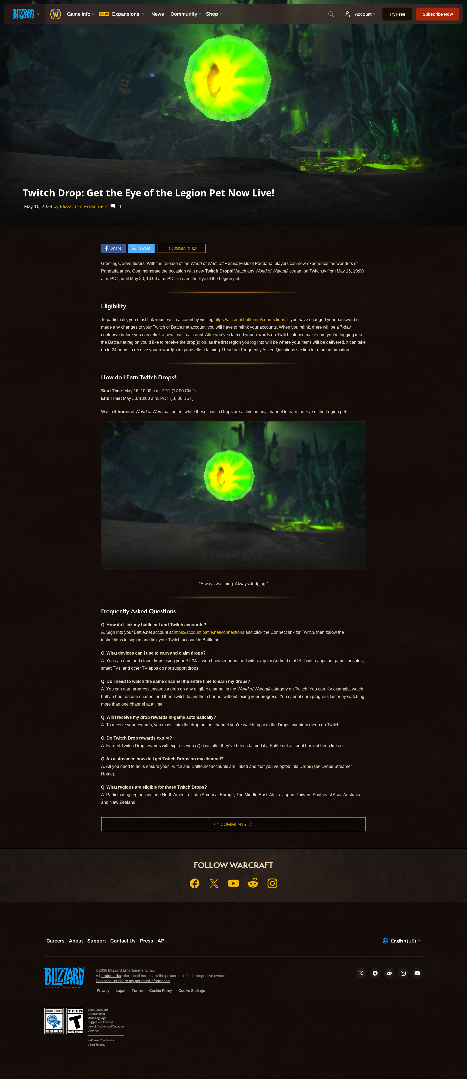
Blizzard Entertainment (84, 206)
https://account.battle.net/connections (250, 319)
